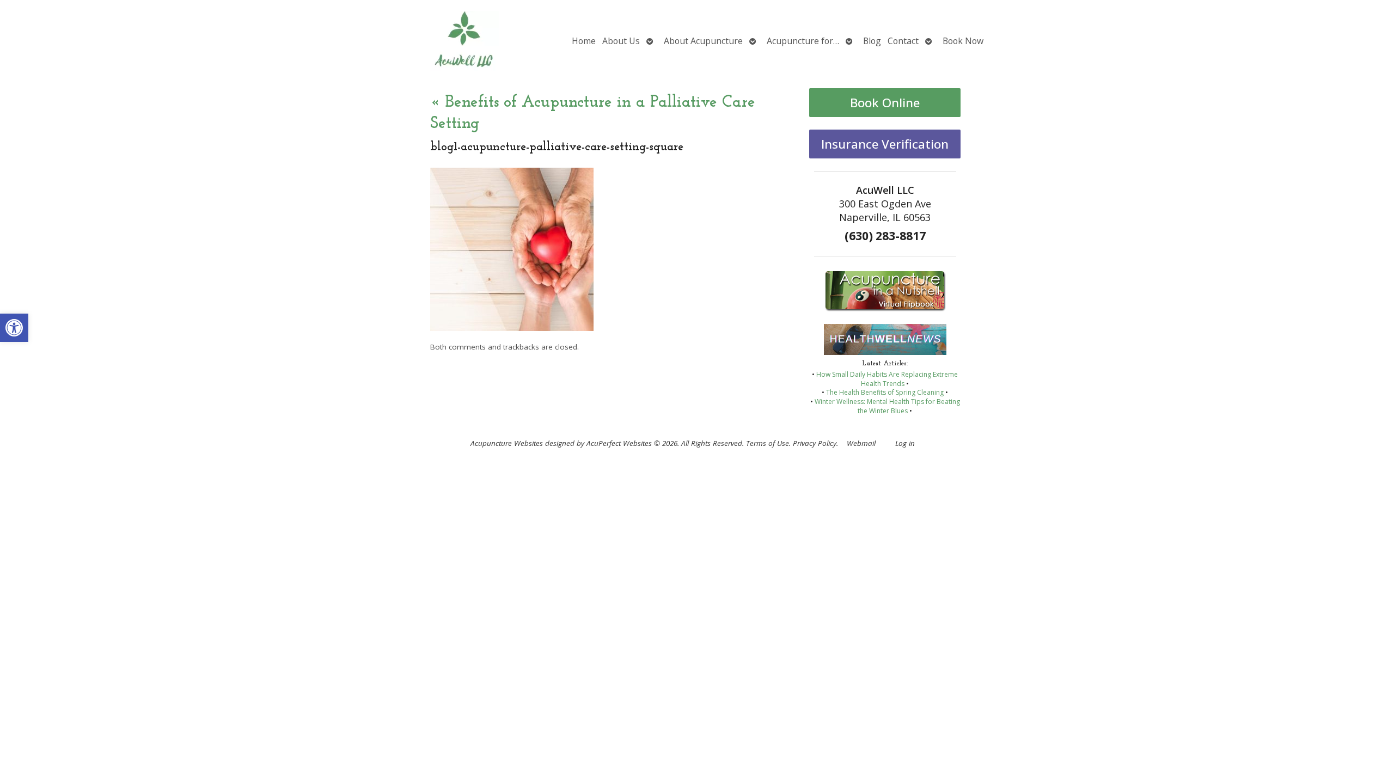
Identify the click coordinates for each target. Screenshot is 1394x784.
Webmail (861, 443)
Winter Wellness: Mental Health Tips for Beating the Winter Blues (887, 406)
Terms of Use (767, 443)
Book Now (963, 41)
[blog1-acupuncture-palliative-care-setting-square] (512, 327)
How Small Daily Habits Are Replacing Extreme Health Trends (887, 379)
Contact (903, 41)
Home (584, 41)
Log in (905, 443)
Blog (872, 41)
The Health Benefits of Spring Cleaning (885, 392)
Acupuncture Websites (506, 443)
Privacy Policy (814, 443)
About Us (621, 41)
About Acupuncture (703, 41)
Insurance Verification (885, 144)
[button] (14, 328)
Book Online (885, 102)
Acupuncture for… (803, 41)
